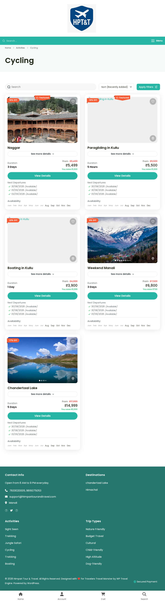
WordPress (33, 583)
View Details (42, 176)
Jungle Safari (13, 543)
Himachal (92, 490)
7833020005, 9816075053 (25, 490)
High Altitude (94, 557)
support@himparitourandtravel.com (33, 497)
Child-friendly (94, 550)
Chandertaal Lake (22, 388)
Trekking (10, 536)
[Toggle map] (73, 138)
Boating (10, 564)
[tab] (115, 260)
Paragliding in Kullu (103, 147)
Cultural (91, 543)
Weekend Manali (101, 268)
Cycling (9, 550)
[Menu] (153, 41)
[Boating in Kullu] (43, 240)
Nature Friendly (95, 529)
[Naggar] (43, 120)
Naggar (14, 147)
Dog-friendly (94, 564)
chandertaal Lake (97, 483)
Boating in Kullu (20, 268)
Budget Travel (94, 536)
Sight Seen (11, 529)
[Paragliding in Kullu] (122, 120)
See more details (41, 153)
